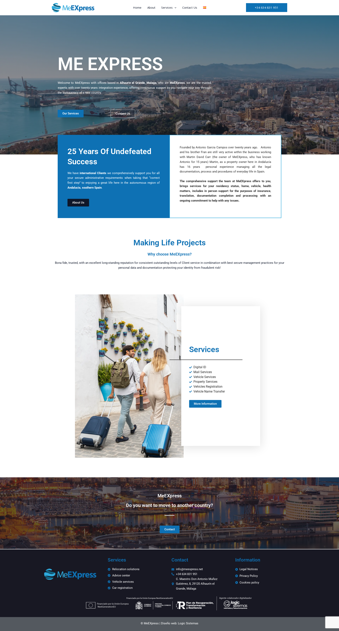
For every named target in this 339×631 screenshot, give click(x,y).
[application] (174, 7)
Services (167, 7)
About (151, 7)
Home (137, 7)
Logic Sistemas (188, 623)
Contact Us (189, 7)
